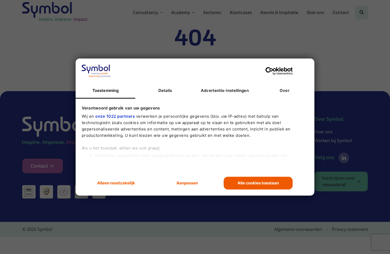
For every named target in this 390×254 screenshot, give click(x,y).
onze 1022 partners (115, 116)
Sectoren (212, 12)
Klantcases (241, 12)
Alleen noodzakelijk (116, 182)
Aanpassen (187, 182)
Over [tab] (284, 90)
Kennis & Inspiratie (279, 12)
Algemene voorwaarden (298, 229)
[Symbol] (55, 12)
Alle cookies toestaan (258, 182)
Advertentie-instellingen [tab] (225, 90)
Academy (180, 12)
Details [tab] (165, 90)
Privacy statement (350, 229)
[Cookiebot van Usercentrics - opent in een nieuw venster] (269, 71)
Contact (341, 12)
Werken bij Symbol (333, 140)
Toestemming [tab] (105, 90)
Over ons (315, 12)
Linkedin (344, 158)
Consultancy (145, 12)
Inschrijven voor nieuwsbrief (338, 181)
